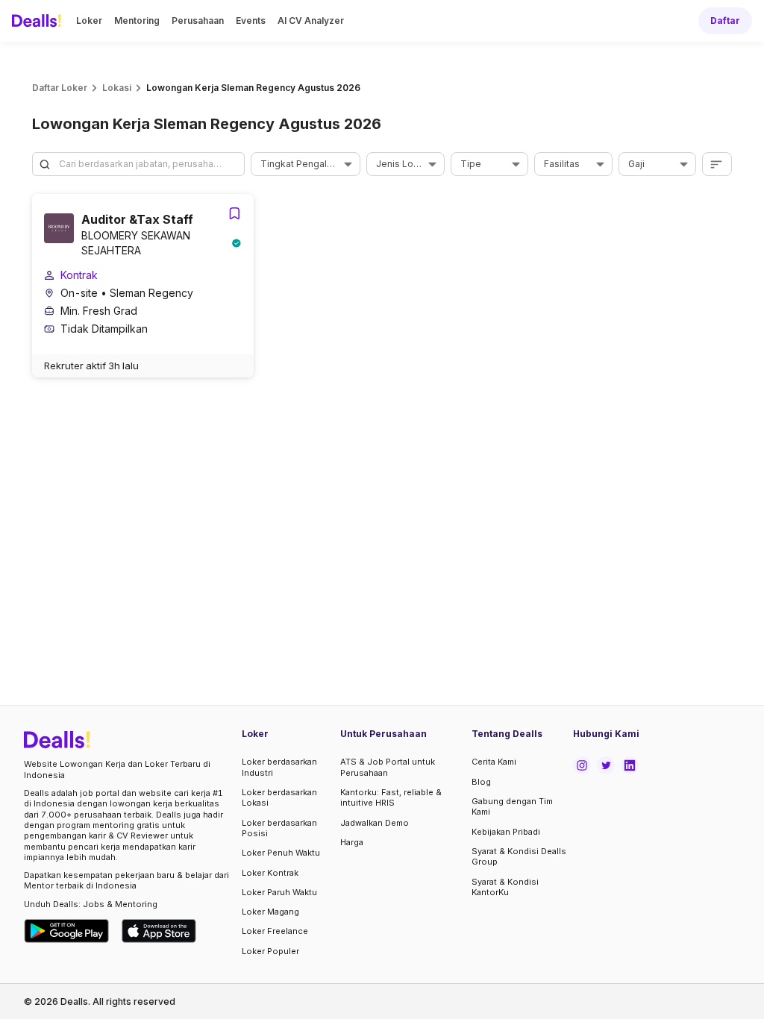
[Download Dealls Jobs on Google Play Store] (67, 931)
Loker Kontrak (270, 873)
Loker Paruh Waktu (279, 892)
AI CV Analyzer (311, 20)
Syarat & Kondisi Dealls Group (519, 856)
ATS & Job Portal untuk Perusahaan (387, 766)
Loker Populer (270, 951)
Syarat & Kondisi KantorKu (505, 887)
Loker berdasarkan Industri (279, 766)
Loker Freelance (275, 931)
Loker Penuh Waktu (281, 852)
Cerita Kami (494, 761)
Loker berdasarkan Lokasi (279, 797)
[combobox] (300, 164)
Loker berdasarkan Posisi (279, 828)
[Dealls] (39, 21)
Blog (481, 782)
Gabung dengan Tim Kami (512, 806)
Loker (89, 20)
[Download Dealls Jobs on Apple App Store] (159, 931)
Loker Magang (270, 911)
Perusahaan (198, 20)
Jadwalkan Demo (374, 823)
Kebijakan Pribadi (506, 832)
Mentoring (137, 20)
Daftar (725, 20)
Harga (351, 842)
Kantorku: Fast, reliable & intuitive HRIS (391, 797)
